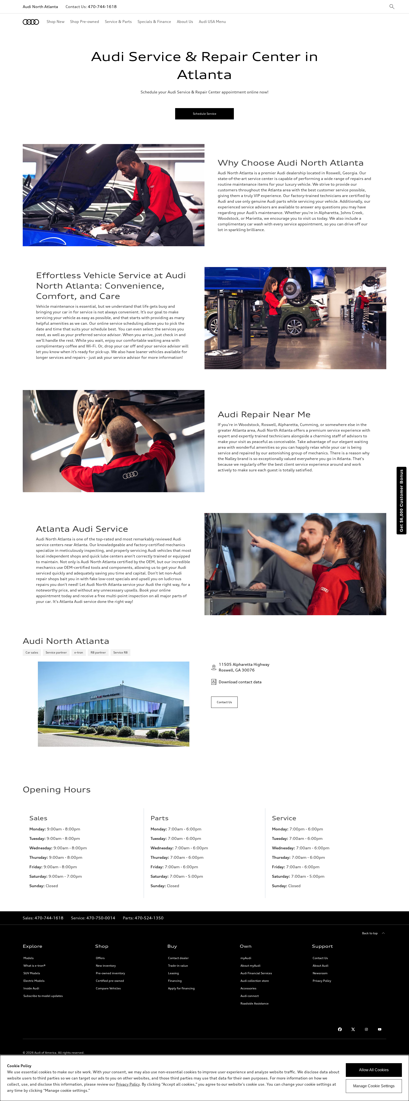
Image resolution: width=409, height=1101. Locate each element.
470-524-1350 (149, 918)
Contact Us (320, 958)
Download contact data (240, 682)
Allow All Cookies (374, 1070)
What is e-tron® (34, 965)
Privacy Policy (322, 981)
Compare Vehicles (108, 988)
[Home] (31, 22)
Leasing (173, 973)
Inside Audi (31, 988)
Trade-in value (178, 965)
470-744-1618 (102, 6)
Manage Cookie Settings (374, 1086)
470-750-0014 (100, 918)
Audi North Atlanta (40, 6)
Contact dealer (178, 958)
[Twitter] (353, 1029)
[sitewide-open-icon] (392, 7)
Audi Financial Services (256, 973)
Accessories (248, 988)
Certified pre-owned (110, 981)
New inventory (106, 965)
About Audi (320, 965)
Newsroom (320, 973)
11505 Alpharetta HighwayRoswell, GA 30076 (244, 667)
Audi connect (249, 996)
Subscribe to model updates (43, 996)
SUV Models (31, 973)
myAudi (245, 958)
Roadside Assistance (254, 1003)
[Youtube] (379, 1029)
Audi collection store (254, 981)
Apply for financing (181, 988)
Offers (100, 958)
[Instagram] (366, 1029)
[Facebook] (340, 1029)
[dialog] (204, 1078)
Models (28, 958)
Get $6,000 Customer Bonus (401, 500)
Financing (175, 981)
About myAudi (250, 965)
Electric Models (33, 981)
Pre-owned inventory (110, 973)
